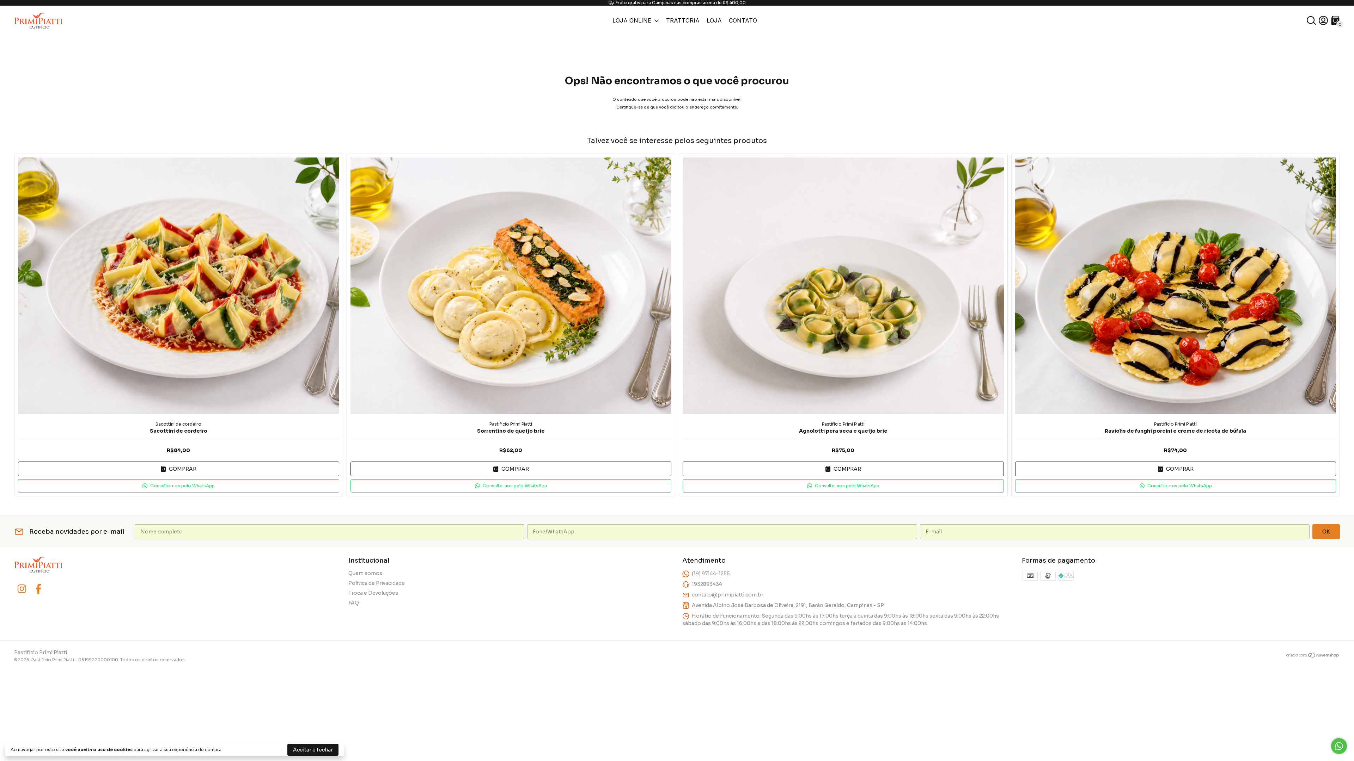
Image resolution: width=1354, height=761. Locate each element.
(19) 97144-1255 (711, 573)
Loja (714, 20)
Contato (743, 20)
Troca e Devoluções (373, 593)
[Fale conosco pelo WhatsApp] (1339, 746)
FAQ (353, 603)
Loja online (631, 20)
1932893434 (707, 584)
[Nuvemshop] (1313, 656)
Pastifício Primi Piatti (510, 424)
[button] (178, 486)
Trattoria (683, 20)
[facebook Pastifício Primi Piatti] (38, 589)
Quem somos (365, 573)
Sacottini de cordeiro (178, 424)
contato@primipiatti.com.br (727, 595)
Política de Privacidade (376, 583)
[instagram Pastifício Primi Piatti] (22, 589)
